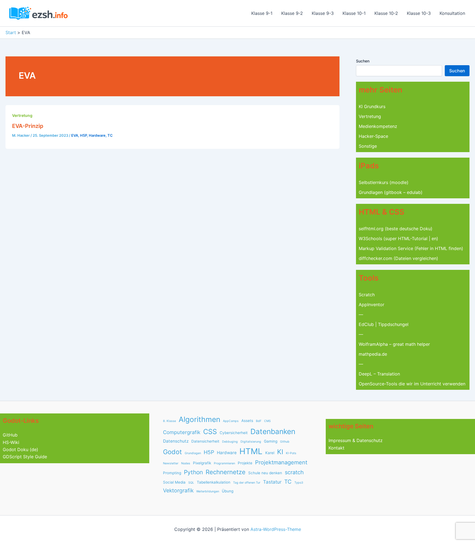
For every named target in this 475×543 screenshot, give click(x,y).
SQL (191, 482)
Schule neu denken (265, 473)
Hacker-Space (373, 136)
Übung (227, 491)
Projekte (245, 463)
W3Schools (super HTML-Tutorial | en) (398, 238)
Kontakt (336, 448)
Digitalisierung (251, 441)
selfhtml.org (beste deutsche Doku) (395, 228)
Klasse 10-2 (386, 13)
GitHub (10, 435)
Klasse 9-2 (292, 13)
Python (193, 472)
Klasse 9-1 (261, 13)
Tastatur (272, 482)
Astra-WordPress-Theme (275, 529)
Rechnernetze (225, 472)
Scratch (367, 294)
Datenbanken (272, 431)
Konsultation (452, 13)
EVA (74, 135)
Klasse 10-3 (419, 13)
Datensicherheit (205, 441)
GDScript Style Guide (25, 456)
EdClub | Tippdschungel (383, 324)
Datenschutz (176, 441)
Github (284, 441)
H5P (83, 135)
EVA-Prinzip (27, 126)
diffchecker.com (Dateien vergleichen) (398, 258)
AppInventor (371, 304)
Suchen (362, 61)
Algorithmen (199, 419)
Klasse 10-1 (354, 13)
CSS (210, 431)
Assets (247, 420)
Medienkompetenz (378, 126)
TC (110, 135)
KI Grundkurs (372, 106)
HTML (251, 451)
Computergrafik (181, 432)
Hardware (97, 135)
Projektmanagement (281, 462)
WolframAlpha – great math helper (394, 344)
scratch (294, 472)
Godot (172, 452)
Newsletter (170, 463)
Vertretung (22, 115)
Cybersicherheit (234, 432)
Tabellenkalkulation (213, 482)
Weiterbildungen (207, 491)
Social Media (174, 482)
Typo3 (298, 482)
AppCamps (231, 421)
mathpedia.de (373, 354)
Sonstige (368, 146)
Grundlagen (193, 453)
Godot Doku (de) (20, 449)
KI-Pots (291, 453)
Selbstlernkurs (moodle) (383, 182)
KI (280, 452)
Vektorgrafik (178, 490)
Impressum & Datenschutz (355, 440)
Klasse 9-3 (323, 13)
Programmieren (224, 463)
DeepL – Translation (379, 374)
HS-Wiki (11, 442)
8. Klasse (169, 421)
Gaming (270, 441)
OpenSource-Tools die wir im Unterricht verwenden (412, 383)
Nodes (185, 463)
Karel (269, 453)
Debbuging (230, 441)
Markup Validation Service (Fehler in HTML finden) (411, 248)
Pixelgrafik (202, 463)
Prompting (172, 473)
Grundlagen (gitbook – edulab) (390, 192)
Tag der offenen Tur (246, 482)
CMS (267, 421)
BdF (258, 421)
